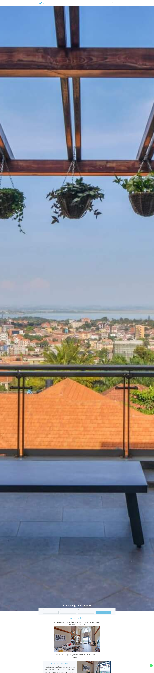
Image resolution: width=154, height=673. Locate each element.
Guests (79, 609)
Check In (45, 609)
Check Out (62, 609)
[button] (103, 612)
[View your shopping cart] (115, 3)
